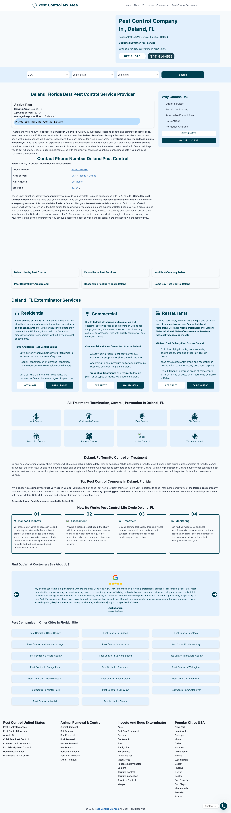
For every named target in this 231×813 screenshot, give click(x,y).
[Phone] (223, 806)
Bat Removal (67, 731)
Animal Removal (69, 727)
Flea (120, 743)
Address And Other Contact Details (40, 121)
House (150, 5)
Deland (164, 37)
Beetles (122, 735)
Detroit (178, 772)
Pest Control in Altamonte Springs (45, 644)
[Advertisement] (83, 240)
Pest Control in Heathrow (185, 678)
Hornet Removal (69, 743)
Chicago (179, 735)
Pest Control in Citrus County (45, 633)
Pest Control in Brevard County (45, 655)
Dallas (178, 743)
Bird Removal (67, 739)
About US (139, 5)
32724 (75, 187)
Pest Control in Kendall (45, 701)
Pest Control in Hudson (115, 633)
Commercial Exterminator (17, 743)
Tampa (178, 796)
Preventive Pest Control (16, 755)
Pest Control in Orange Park (45, 667)
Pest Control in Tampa (115, 701)
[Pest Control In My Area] (77, 5)
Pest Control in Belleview (115, 690)
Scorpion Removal (70, 755)
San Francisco (182, 780)
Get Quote (132, 56)
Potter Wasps (125, 755)
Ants (120, 727)
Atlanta (178, 755)
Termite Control (126, 772)
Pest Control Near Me (15, 727)
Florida (154, 37)
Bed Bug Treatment (128, 731)
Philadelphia (181, 751)
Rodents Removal (69, 751)
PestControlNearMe (129, 37)
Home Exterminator (13, 751)
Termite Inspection (128, 776)
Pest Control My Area (107, 809)
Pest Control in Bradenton (115, 667)
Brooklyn (179, 792)
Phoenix (179, 768)
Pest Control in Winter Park (45, 690)
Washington (181, 759)
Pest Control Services (15, 731)
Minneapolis (181, 788)
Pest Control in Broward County (186, 655)
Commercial (162, 5)
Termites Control (127, 780)
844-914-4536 (80, 169)
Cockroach (124, 739)
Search (183, 74)
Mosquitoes (124, 759)
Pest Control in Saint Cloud (115, 678)
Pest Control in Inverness (115, 644)
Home (127, 5)
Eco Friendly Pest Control (17, 747)
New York (180, 727)
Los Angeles (181, 731)
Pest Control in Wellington (186, 667)
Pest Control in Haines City (186, 644)
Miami (178, 739)
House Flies (124, 751)
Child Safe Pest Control (16, 739)
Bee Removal (67, 735)
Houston (179, 747)
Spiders (122, 768)
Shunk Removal (68, 759)
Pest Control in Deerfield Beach (45, 678)
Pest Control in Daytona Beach (115, 655)
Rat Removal (67, 747)
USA (145, 37)
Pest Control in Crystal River (186, 690)
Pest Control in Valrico (186, 633)
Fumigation (124, 747)
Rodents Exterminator (129, 764)
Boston (178, 764)
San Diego (180, 784)
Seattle (178, 776)
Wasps (121, 784)
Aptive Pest (23, 105)
